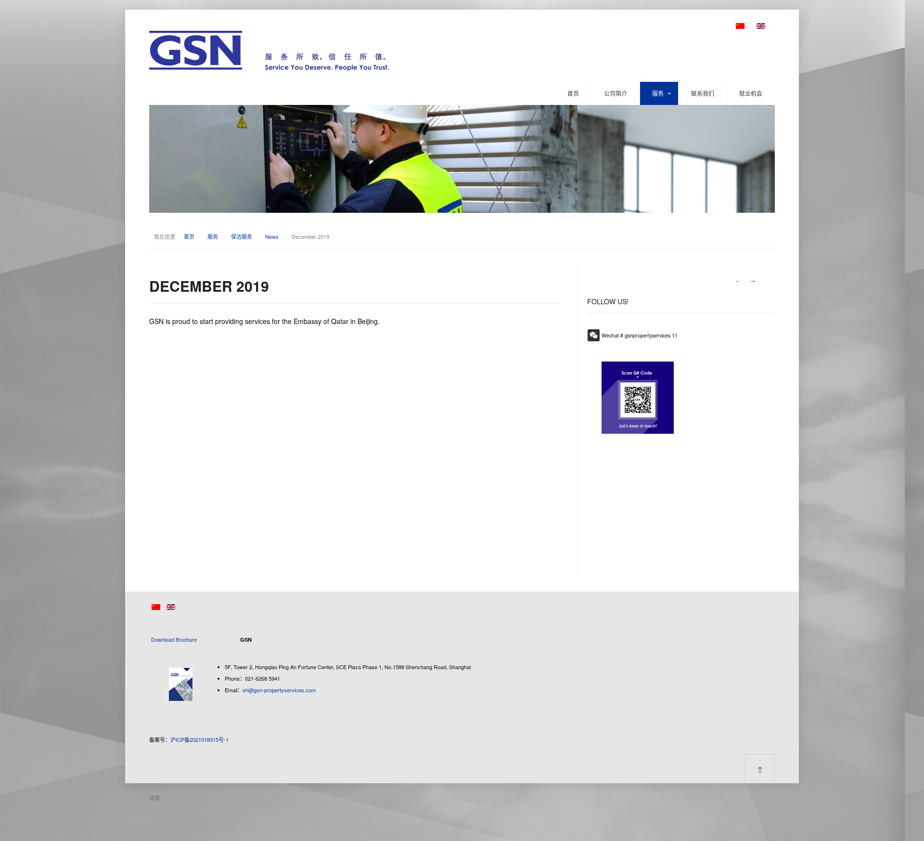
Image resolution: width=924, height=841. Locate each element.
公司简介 (615, 93)
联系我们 (702, 93)
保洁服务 (241, 236)
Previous (738, 281)
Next (753, 281)
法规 (154, 798)
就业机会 (750, 93)
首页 (573, 93)
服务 (658, 93)
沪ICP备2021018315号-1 (199, 739)
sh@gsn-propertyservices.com (279, 690)
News (272, 236)
